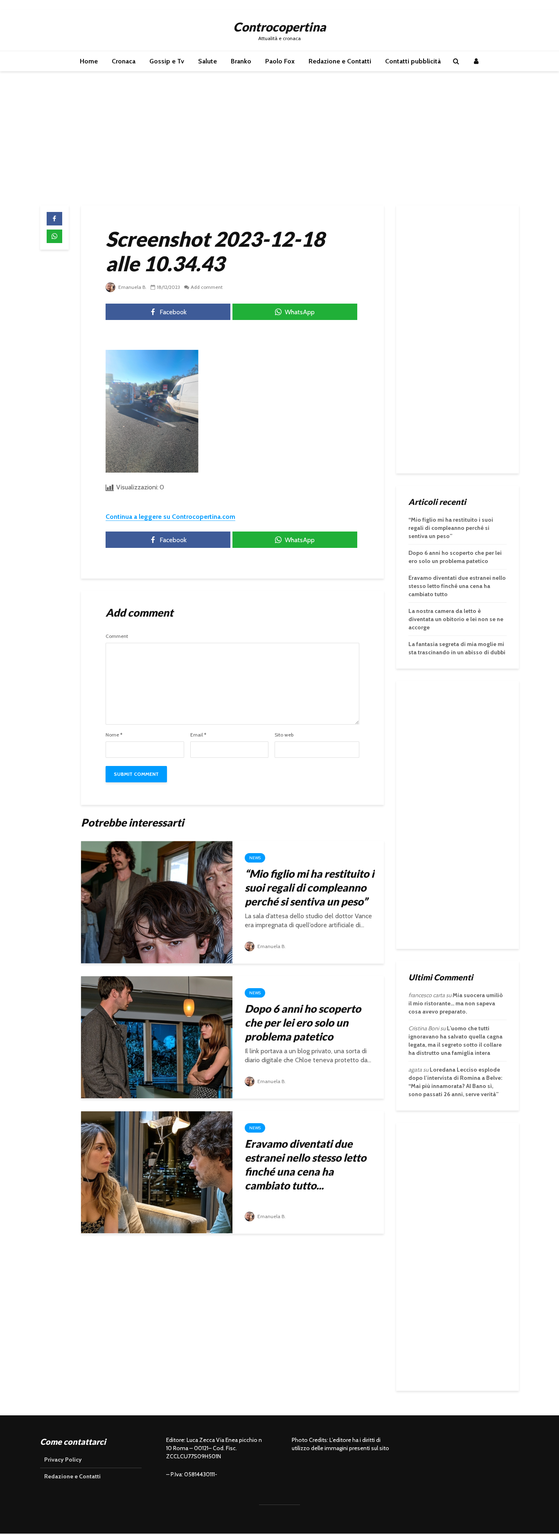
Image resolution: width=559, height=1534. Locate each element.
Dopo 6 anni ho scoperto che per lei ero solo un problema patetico (303, 1022)
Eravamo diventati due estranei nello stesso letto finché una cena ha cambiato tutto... (305, 1164)
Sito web (284, 734)
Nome (114, 734)
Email (198, 734)
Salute (207, 61)
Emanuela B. (132, 287)
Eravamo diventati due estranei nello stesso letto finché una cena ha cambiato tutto (457, 586)
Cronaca (123, 61)
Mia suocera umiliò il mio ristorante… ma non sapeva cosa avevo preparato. (455, 1003)
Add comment (207, 287)
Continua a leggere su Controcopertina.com (170, 516)
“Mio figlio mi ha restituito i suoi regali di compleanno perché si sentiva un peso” (309, 887)
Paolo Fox (280, 61)
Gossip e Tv (166, 61)
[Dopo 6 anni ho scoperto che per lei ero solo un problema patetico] (156, 1037)
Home (89, 61)
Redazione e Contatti (340, 61)
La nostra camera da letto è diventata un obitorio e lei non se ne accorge (455, 619)
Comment (117, 636)
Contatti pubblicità (413, 61)
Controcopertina (279, 26)
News (255, 857)
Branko (241, 61)
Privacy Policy (63, 1459)
